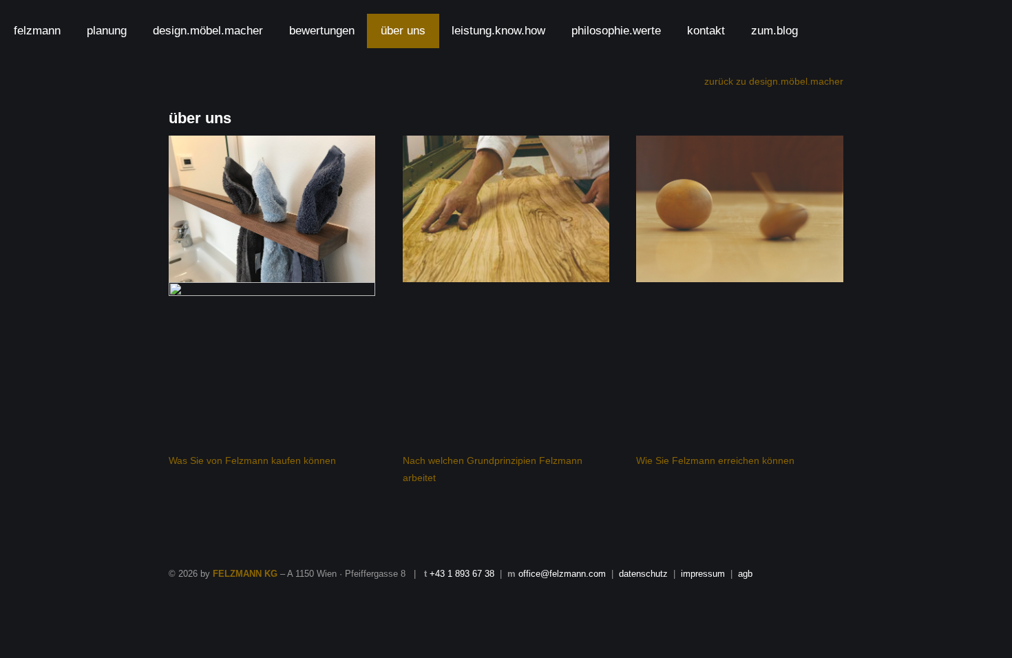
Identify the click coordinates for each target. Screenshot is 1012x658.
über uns (403, 30)
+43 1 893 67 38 (462, 574)
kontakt (706, 30)
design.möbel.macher (208, 30)
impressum (703, 574)
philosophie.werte (616, 30)
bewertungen (322, 30)
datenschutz (643, 574)
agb (745, 574)
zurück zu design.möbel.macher (773, 81)
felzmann (37, 30)
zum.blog (774, 30)
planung (107, 30)
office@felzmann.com (562, 574)
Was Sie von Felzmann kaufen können (252, 460)
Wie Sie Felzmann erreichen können (715, 460)
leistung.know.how (498, 30)
